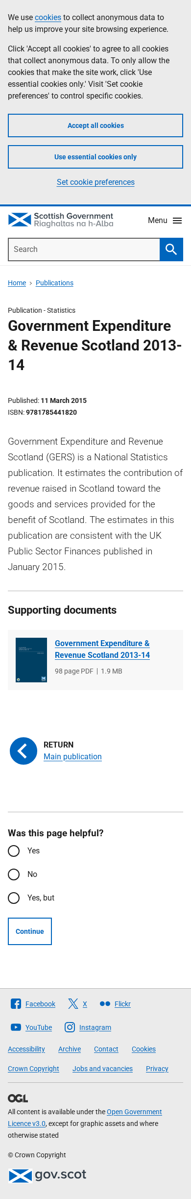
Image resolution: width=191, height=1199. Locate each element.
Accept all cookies (96, 125)
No (32, 874)
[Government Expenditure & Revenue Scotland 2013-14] (31, 660)
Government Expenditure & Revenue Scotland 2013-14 (102, 649)
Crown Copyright (33, 1069)
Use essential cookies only (95, 157)
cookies (48, 17)
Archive (69, 1049)
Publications (54, 283)
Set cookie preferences (96, 182)
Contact (106, 1049)
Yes (33, 850)
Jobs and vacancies (102, 1069)
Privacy (157, 1069)
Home (17, 283)
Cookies (144, 1049)
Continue (30, 931)
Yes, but (40, 897)
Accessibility (26, 1049)
